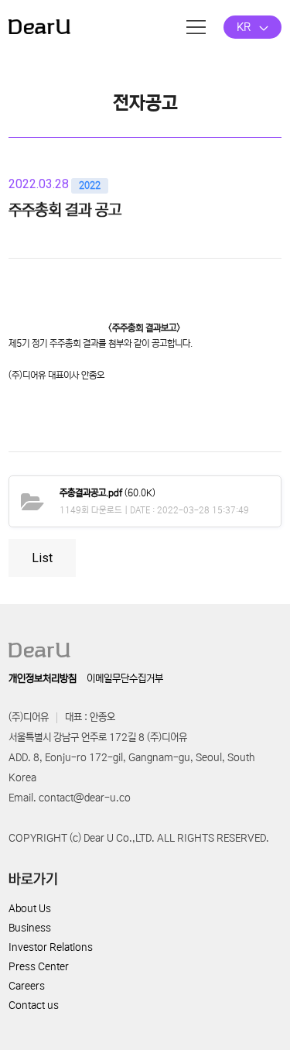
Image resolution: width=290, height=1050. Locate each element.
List (42, 558)
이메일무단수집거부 (125, 679)
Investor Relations (51, 947)
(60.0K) (107, 493)
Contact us (34, 1005)
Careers (27, 986)
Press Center (39, 967)
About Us (30, 908)
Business (30, 928)
